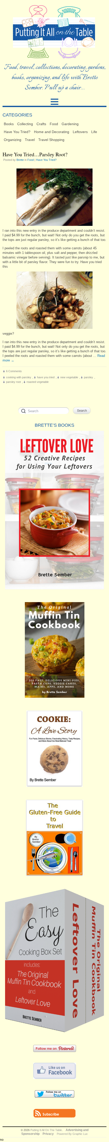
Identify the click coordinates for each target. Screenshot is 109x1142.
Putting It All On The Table (46, 1130)
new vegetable (69, 377)
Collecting (25, 124)
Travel (30, 140)
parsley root (13, 381)
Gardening (70, 124)
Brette (20, 159)
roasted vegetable (38, 381)
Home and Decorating (51, 132)
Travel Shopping (51, 140)
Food (54, 124)
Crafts (41, 124)
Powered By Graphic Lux (72, 1133)
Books (9, 124)
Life (94, 132)
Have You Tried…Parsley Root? (35, 154)
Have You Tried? (17, 132)
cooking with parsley (18, 377)
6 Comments (14, 371)
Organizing (12, 140)
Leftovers (80, 132)
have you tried (46, 377)
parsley (88, 377)
